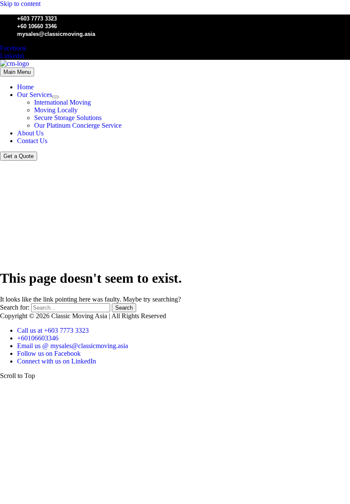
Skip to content (20, 3)
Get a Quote (18, 156)
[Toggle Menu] (55, 97)
